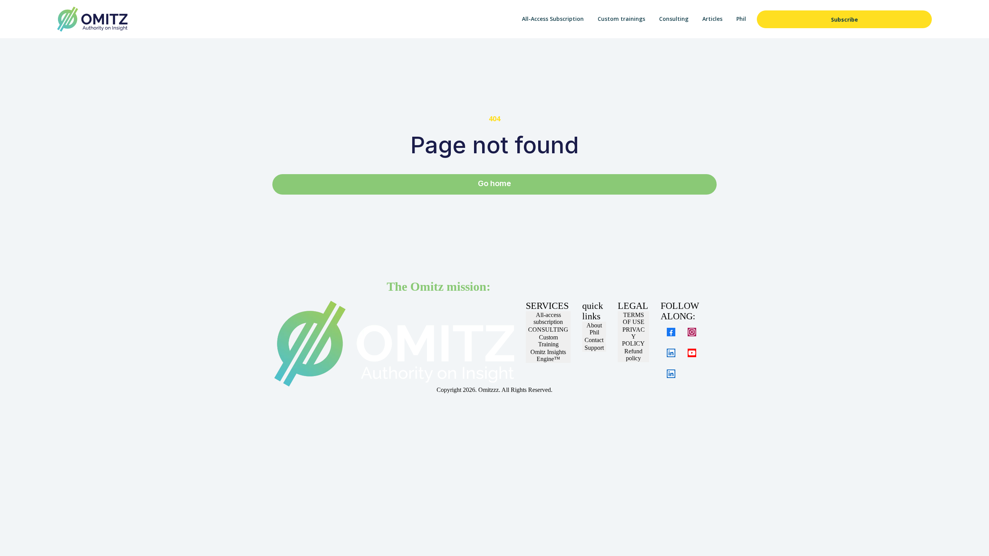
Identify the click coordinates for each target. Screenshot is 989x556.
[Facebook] (671, 332)
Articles (712, 18)
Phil (741, 18)
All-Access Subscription (553, 18)
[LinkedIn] (671, 352)
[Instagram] (691, 332)
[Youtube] (691, 352)
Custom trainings (621, 18)
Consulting (673, 18)
